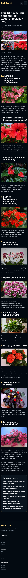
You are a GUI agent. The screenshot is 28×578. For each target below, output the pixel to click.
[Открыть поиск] (21, 3)
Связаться (3, 569)
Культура (3, 557)
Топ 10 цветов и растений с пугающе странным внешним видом (14, 492)
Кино (2, 538)
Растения (8, 9)
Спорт (2, 555)
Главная (3, 9)
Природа (3, 544)
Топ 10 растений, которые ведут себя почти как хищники (14, 482)
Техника (3, 542)
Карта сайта (3, 567)
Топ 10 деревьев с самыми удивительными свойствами (11, 502)
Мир (2, 551)
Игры (2, 540)
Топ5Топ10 (6, 3)
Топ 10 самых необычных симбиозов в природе (14, 497)
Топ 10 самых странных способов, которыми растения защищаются (13, 507)
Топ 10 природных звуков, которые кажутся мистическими (13, 487)
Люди (2, 553)
